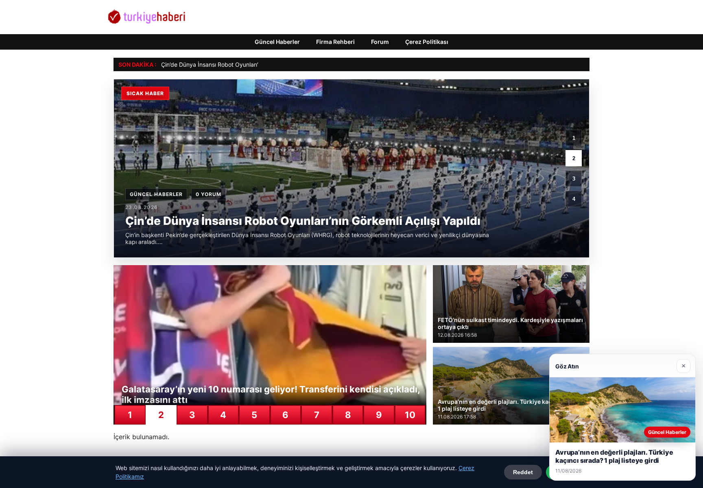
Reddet (523, 472)
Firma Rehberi (335, 41)
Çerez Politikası (426, 41)
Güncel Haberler (277, 41)
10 (410, 415)
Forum (380, 41)
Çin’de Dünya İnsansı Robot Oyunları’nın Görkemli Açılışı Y (236, 64)
